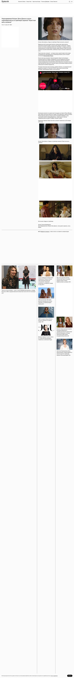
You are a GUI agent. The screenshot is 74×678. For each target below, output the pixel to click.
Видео (39, 227)
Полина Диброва (45, 1)
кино (69, 226)
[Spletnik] (5, 1)
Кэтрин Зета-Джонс (48, 55)
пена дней (60, 226)
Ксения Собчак (21, 1)
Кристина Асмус (36, 1)
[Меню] (71, 1)
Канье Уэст (29, 1)
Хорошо (69, 675)
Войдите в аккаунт (45, 231)
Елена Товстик (53, 1)
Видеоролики (44, 226)
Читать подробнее (54, 675)
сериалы (65, 226)
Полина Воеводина (46, 224)
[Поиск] (69, 1)
